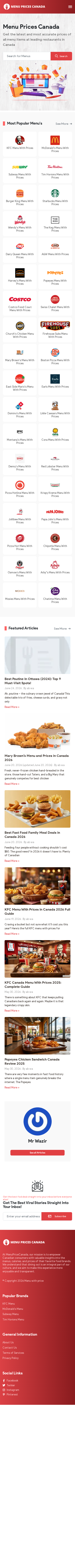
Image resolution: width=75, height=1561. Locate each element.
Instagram (13, 1389)
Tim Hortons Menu (13, 1319)
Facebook (12, 1380)
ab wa (30, 688)
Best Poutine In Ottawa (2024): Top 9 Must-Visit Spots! (33, 681)
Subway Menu (10, 1314)
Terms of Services (13, 1352)
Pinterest (12, 1394)
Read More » (12, 707)
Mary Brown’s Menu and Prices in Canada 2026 (37, 758)
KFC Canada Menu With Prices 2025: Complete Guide (33, 984)
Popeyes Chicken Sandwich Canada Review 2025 (32, 1061)
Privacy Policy (10, 1358)
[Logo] (24, 6)
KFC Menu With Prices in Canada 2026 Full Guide (37, 911)
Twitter (11, 1385)
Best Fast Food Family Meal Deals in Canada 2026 (32, 834)
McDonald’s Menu (12, 1308)
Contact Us (9, 1347)
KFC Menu (8, 1303)
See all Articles (37, 1152)
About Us (8, 1342)
